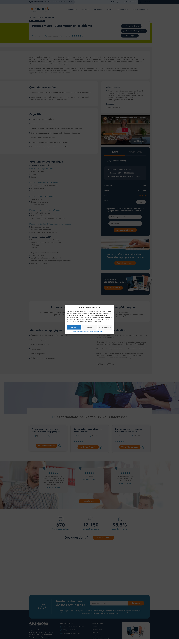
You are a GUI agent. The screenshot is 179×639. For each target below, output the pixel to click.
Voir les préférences (105, 327)
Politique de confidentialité (81, 331)
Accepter (74, 327)
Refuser (89, 327)
